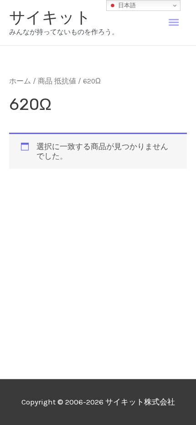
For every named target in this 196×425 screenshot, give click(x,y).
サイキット (50, 17)
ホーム (20, 81)
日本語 (126, 5)
